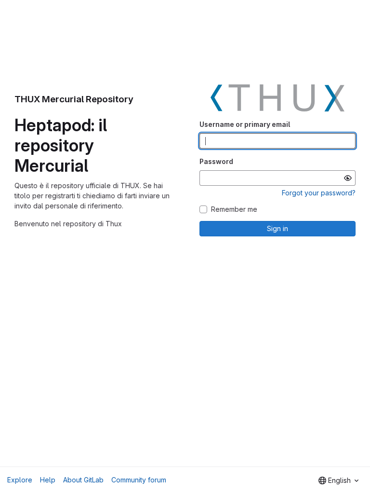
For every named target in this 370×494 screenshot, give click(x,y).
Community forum (138, 480)
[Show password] (348, 178)
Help (47, 480)
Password (216, 161)
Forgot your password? (319, 193)
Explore (19, 480)
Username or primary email (244, 124)
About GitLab (83, 480)
